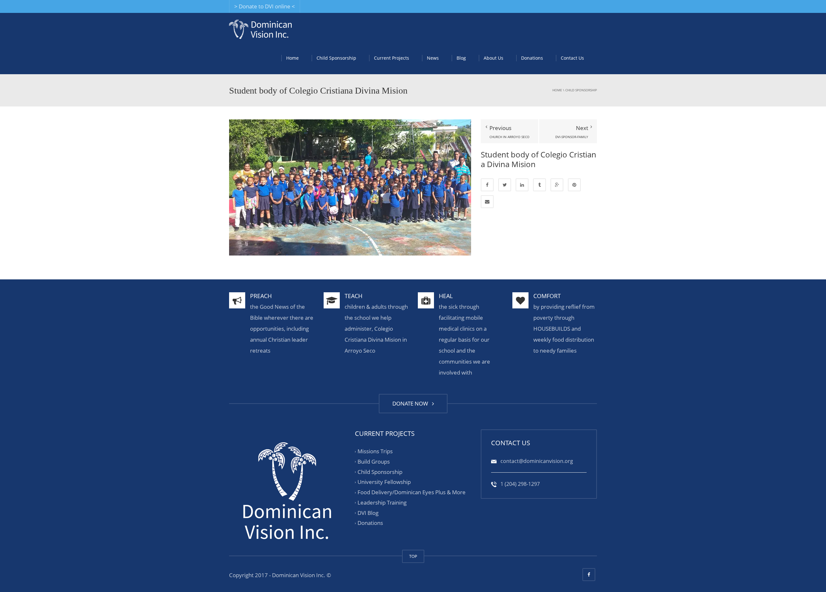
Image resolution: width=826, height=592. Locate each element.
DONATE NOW (411, 403)
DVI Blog (368, 513)
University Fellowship (384, 482)
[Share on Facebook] (487, 184)
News (433, 58)
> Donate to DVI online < (264, 6)
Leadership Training (382, 502)
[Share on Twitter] (504, 184)
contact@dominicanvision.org (536, 461)
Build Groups (374, 461)
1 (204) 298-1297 (519, 483)
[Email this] (487, 201)
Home (292, 58)
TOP (413, 556)
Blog (461, 58)
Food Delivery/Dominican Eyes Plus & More (412, 492)
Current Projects (391, 58)
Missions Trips (375, 451)
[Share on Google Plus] (556, 184)
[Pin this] (574, 184)
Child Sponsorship (336, 58)
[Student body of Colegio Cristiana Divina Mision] (350, 187)
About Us (493, 58)
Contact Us (572, 58)
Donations (532, 58)
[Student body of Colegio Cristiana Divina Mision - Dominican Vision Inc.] (260, 29)
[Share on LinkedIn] (522, 184)
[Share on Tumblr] (539, 184)
